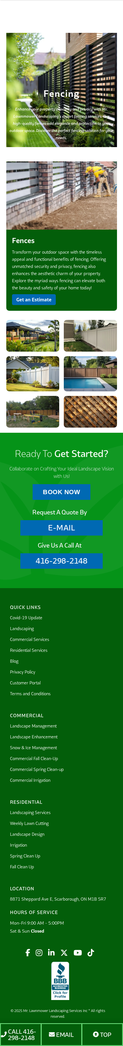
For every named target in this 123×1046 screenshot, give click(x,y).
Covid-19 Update (26, 617)
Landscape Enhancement (33, 736)
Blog (14, 661)
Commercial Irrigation (30, 780)
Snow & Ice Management (33, 747)
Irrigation (18, 845)
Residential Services (28, 650)
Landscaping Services (30, 812)
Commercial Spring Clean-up (37, 769)
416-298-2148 (61, 560)
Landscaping (22, 628)
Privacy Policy (22, 672)
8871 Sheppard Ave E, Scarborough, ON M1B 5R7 (58, 899)
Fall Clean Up (22, 866)
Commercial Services (29, 639)
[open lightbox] (61, 196)
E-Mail (61, 527)
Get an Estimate (33, 299)
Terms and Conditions (30, 693)
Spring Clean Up (25, 855)
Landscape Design (27, 834)
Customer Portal (25, 682)
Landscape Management (33, 726)
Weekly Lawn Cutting (29, 823)
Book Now (61, 492)
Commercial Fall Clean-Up (34, 758)
